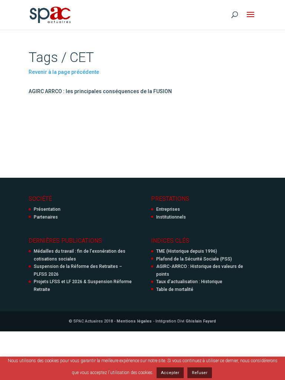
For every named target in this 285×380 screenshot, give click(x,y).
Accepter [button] (170, 372)
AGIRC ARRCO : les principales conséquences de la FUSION (100, 91)
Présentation (47, 209)
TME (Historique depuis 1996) (186, 251)
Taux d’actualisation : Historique (189, 281)
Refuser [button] (199, 372)
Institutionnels (171, 217)
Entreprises (168, 209)
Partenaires (46, 217)
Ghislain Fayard (201, 321)
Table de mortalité (174, 289)
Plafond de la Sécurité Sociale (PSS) (194, 259)
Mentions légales (134, 321)
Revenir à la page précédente (64, 72)
